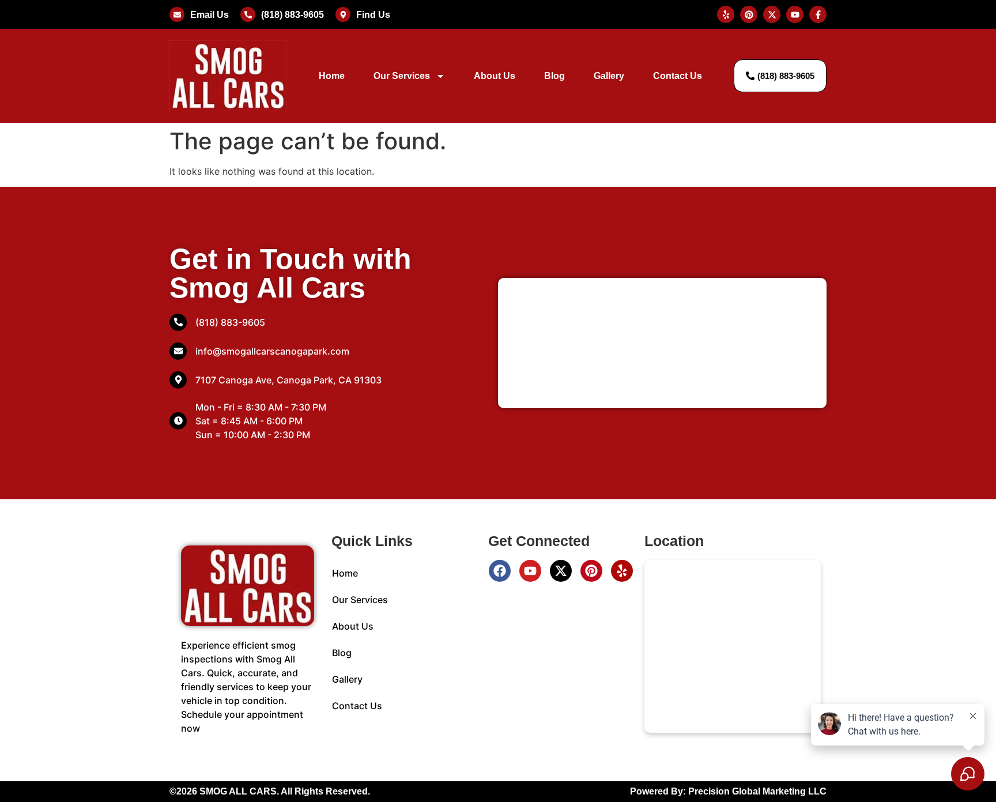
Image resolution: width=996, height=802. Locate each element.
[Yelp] (622, 571)
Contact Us (677, 76)
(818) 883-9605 (292, 15)
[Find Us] (342, 14)
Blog (554, 76)
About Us (494, 76)
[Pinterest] (591, 571)
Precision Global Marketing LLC (757, 791)
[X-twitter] (561, 571)
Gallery (609, 76)
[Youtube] (530, 571)
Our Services (401, 76)
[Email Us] (176, 14)
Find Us (373, 15)
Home (332, 76)
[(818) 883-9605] (247, 14)
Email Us (209, 15)
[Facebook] (500, 571)
